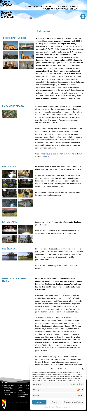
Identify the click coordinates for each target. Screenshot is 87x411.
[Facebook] (83, 16)
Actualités (39, 7)
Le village (60, 7)
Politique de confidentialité (64, 407)
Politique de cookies (49, 407)
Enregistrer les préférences (73, 402)
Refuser (54, 402)
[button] (83, 368)
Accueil (28, 7)
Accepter (39, 402)
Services (74, 7)
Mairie (49, 7)
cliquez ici (46, 157)
